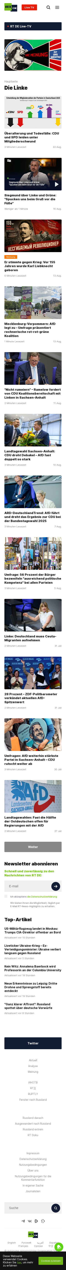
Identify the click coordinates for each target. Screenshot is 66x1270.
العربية (40, 1242)
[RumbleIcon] (36, 1221)
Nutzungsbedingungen (33, 1164)
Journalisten (33, 1191)
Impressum (33, 1153)
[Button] (55, 886)
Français (23, 1245)
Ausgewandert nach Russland (33, 1123)
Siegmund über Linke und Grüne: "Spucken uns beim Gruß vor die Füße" (30, 199)
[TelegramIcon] (23, 1221)
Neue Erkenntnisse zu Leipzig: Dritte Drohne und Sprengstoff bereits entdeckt (30, 987)
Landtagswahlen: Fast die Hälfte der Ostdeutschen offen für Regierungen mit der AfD (30, 821)
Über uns (32, 1170)
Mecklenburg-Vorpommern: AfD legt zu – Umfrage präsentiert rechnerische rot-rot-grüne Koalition (30, 330)
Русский (26, 1242)
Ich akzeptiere (33, 896)
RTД (33, 1088)
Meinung (33, 1071)
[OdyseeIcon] (43, 1221)
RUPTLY (33, 1094)
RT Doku (33, 1135)
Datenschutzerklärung (33, 1159)
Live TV (29, 7)
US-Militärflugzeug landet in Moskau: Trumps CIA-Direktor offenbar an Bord (32, 930)
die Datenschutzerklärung (42, 896)
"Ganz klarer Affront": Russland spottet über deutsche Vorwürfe (28, 1006)
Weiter (33, 847)
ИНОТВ (33, 1082)
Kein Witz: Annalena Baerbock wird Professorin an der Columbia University (32, 968)
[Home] (10, 7)
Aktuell (33, 1060)
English (12, 1242)
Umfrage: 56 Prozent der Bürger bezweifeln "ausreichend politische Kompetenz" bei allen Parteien (32, 579)
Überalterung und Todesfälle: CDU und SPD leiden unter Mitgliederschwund (31, 137)
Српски (38, 1245)
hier (19, 1262)
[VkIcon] (30, 1221)
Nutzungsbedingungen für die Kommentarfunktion (33, 1178)
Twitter (32, 1043)
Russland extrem (33, 1129)
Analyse (33, 1066)
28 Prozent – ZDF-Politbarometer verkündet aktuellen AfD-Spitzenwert (30, 698)
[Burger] (57, 7)
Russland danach (33, 1117)
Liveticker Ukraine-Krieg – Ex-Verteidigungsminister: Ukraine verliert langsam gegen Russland (32, 949)
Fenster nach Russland (33, 1099)
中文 (51, 1245)
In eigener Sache (33, 1185)
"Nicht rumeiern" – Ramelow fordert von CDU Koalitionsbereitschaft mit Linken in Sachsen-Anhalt (32, 393)
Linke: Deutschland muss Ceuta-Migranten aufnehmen (30, 638)
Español (54, 1242)
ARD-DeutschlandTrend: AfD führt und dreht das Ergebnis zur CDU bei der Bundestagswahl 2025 (32, 517)
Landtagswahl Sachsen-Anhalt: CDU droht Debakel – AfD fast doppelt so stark (29, 455)
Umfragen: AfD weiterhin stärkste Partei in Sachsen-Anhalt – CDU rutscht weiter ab (31, 760)
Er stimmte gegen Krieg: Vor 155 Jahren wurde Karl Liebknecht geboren (29, 266)
